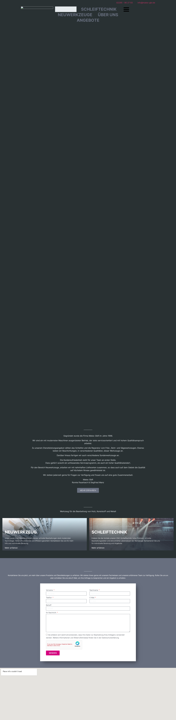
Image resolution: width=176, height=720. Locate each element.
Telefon (49, 598)
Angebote (88, 20)
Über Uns (108, 14)
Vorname (49, 590)
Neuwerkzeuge (75, 14)
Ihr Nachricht (51, 613)
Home (66, 9)
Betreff (48, 605)
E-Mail (92, 598)
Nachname (94, 590)
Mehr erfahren (11, 548)
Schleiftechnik (98, 9)
